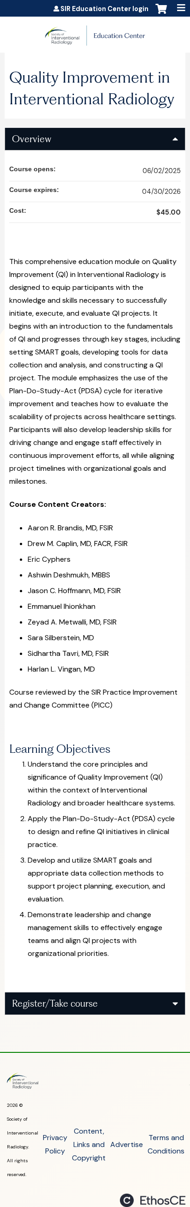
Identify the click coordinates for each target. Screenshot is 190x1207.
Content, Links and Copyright (89, 1144)
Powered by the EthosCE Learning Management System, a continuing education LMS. (152, 1200)
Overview (31, 138)
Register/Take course (55, 1003)
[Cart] (161, 13)
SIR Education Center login (104, 9)
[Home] (95, 32)
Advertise (126, 1144)
